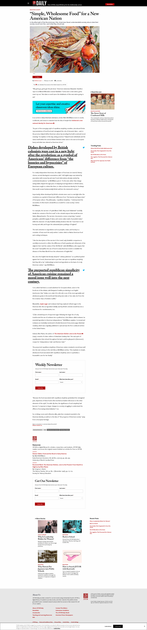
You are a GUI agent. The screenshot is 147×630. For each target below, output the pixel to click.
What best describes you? (66, 379)
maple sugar (44, 304)
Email (37, 379)
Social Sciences (42, 534)
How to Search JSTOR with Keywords (72, 568)
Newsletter (110, 4)
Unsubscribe (36, 613)
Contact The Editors (61, 608)
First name (38, 372)
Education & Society (35, 10)
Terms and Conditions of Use (46, 622)
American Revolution (37, 430)
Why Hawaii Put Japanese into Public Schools (100, 161)
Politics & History (95, 111)
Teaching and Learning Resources (42, 615)
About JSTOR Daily (38, 608)
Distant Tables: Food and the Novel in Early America (50, 454)
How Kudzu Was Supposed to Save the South (101, 151)
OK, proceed (118, 626)
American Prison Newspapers (64, 615)
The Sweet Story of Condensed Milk (98, 114)
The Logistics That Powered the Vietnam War (101, 157)
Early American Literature (53, 430)
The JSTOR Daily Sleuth (62, 613)
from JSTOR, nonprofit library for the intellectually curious (65, 5)
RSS (34, 617)
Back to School (69, 537)
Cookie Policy (66, 622)
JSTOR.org (35, 622)
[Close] (144, 626)
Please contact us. (37, 425)
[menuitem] (109, 4)
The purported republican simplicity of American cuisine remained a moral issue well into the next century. (54, 276)
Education (65, 534)
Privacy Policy (58, 622)
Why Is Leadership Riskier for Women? (46, 538)
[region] (73, 626)
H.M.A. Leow (38, 81)
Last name (62, 372)
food (45, 430)
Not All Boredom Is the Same (98, 154)
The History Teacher (64, 430)
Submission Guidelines (62, 610)
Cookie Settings (74, 622)
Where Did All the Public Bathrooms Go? (101, 148)
